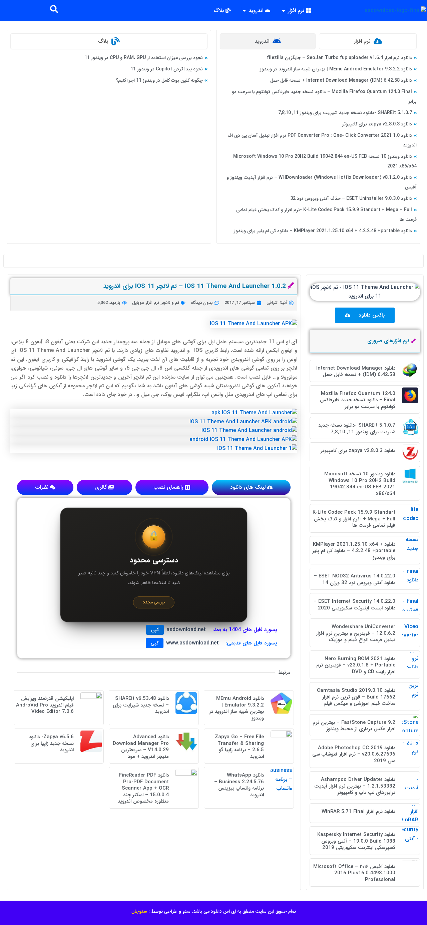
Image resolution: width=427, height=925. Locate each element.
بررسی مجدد (154, 602)
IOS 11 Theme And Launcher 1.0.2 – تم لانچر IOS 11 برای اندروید (194, 286)
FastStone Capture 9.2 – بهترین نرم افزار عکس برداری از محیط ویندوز (354, 726)
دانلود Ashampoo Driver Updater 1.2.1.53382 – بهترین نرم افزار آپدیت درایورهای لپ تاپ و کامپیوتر (354, 786)
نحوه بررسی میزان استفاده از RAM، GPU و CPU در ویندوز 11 (143, 57)
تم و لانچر (170, 302)
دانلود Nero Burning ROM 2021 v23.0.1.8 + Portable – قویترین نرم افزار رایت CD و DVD (355, 665)
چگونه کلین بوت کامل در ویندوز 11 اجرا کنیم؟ (159, 80)
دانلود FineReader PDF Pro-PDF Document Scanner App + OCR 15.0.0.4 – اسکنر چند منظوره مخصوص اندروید (143, 788)
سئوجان (139, 911)
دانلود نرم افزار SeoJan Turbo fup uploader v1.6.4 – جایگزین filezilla (339, 57)
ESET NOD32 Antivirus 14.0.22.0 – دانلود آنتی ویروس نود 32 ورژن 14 (354, 579)
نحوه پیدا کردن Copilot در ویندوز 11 (166, 69)
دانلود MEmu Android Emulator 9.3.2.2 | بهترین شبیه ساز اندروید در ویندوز (336, 69)
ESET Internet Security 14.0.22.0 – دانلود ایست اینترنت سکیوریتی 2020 (354, 604)
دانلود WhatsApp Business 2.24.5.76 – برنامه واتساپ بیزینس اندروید (239, 785)
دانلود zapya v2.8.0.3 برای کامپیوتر (377, 124)
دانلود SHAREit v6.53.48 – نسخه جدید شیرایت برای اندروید (141, 705)
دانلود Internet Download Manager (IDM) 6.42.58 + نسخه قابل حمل (341, 80)
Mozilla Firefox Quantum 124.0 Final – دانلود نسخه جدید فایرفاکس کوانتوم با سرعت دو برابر (357, 400)
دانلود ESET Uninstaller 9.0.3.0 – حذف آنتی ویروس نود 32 (351, 198)
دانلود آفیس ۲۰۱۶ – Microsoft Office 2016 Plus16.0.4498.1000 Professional (354, 873)
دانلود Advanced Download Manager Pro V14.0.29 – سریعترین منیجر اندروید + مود (141, 747)
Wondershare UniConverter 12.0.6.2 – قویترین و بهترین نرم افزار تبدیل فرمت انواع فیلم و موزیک (355, 633)
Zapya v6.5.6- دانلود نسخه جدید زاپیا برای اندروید (51, 743)
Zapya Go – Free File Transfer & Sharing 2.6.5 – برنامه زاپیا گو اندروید (239, 747)
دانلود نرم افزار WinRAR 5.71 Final (358, 812)
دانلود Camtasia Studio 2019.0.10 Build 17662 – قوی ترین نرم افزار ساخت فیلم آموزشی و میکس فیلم (356, 697)
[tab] (368, 41)
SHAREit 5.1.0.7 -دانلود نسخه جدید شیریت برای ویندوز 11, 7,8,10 (345, 112)
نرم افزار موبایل (145, 302)
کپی (155, 629)
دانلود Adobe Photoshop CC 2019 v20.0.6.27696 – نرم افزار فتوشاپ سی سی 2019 (353, 754)
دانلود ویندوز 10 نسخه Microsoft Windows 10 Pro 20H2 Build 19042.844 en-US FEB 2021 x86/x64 (359, 484)
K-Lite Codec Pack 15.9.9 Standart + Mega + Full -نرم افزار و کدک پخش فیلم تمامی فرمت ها (354, 518)
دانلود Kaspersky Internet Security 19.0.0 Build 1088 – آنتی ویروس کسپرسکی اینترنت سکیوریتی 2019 (356, 841)
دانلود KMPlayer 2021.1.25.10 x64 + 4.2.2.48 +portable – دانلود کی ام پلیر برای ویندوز (323, 231)
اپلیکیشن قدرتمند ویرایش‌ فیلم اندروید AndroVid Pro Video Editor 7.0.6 (45, 705)
